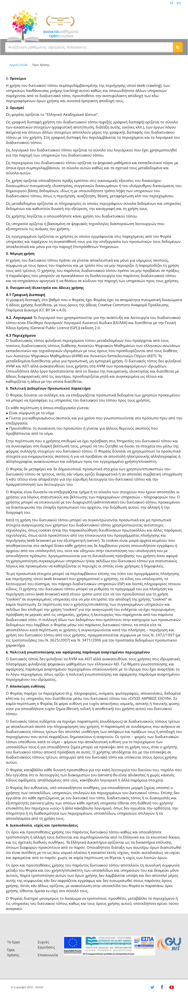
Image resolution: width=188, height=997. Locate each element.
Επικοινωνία (48, 955)
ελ (171, 2)
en (179, 2)
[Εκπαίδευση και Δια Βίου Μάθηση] (109, 946)
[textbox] (89, 47)
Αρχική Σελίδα (19, 65)
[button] (178, 47)
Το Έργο (13, 942)
